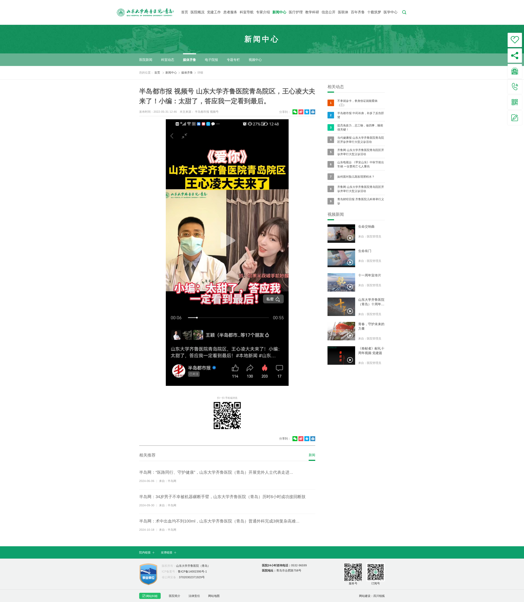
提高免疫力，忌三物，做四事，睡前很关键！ (356, 127)
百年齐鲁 (358, 12)
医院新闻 (145, 59)
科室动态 (167, 59)
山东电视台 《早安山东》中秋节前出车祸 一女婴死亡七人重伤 (357, 164)
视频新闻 (336, 214)
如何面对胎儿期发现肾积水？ (352, 176)
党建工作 (214, 12)
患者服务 (230, 12)
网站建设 (364, 595)
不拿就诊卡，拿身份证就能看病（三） (353, 103)
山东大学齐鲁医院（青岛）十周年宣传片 (371, 302)
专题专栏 (233, 59)
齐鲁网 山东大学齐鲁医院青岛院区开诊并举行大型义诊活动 (357, 152)
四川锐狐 (379, 595)
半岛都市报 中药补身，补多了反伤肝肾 (357, 115)
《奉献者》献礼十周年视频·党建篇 (371, 351)
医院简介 (174, 595)
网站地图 (214, 595)
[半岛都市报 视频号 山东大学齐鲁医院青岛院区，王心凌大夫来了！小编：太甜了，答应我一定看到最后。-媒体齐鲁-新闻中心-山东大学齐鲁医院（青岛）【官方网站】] (149, 12)
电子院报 (211, 59)
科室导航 (247, 12)
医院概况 (197, 12)
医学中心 (391, 12)
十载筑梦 (374, 12)
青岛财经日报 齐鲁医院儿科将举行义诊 (357, 201)
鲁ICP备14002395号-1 (184, 571)
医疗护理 (296, 12)
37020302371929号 (183, 577)
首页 (184, 12)
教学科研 (312, 12)
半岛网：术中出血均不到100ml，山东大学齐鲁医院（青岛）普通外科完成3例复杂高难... (219, 521)
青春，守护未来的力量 (371, 326)
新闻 (312, 455)
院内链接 (147, 552)
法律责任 (194, 595)
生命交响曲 (366, 226)
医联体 (343, 12)
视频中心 (255, 59)
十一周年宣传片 (369, 275)
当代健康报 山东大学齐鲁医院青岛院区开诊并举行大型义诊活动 (357, 139)
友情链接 (168, 552)
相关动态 (336, 87)
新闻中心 (279, 12)
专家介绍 (263, 12)
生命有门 (364, 251)
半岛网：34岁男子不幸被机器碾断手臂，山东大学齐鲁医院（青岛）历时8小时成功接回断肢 (222, 496)
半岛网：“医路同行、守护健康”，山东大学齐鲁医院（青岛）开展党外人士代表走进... (216, 472)
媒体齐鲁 (189, 59)
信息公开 (328, 12)
